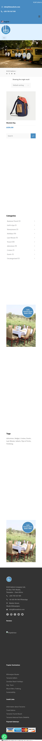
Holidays (10, 234)
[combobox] (21, 85)
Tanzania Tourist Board (14, 714)
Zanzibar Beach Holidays (14, 681)
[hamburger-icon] (4, 37)
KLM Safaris (10, 71)
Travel (9, 242)
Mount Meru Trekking (13, 689)
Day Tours (10, 685)
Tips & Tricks (26, 441)
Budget (17, 438)
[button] (39, 16)
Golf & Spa (10, 225)
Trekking (9, 444)
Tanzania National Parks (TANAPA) (17, 717)
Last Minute (11, 238)
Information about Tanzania (15, 707)
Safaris (18, 441)
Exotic (9, 254)
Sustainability (10, 692)
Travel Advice (10, 710)
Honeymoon (11, 229)
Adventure (11, 246)
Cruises (9, 250)
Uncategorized (12, 258)
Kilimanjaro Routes (12, 674)
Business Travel (12, 221)
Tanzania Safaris (11, 678)
